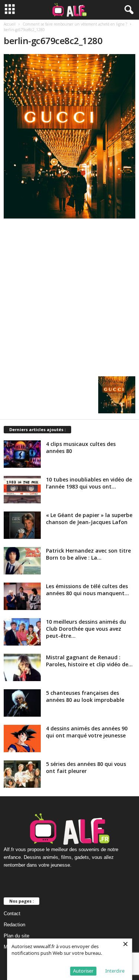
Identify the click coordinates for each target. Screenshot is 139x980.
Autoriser (83, 970)
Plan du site (16, 936)
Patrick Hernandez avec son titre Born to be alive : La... (88, 554)
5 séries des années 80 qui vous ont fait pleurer (86, 767)
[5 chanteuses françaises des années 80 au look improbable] (22, 703)
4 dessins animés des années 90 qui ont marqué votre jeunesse (87, 732)
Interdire (115, 970)
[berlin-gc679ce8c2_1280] (69, 136)
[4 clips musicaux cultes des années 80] (22, 454)
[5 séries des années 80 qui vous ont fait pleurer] (22, 774)
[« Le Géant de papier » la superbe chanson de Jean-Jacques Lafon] (22, 525)
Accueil (10, 24)
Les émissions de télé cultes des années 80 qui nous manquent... (87, 590)
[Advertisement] (69, 295)
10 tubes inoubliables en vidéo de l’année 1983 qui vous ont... (89, 483)
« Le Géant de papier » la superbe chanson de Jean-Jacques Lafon (89, 518)
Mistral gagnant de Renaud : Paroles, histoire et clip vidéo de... (89, 661)
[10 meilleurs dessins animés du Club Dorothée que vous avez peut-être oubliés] (22, 632)
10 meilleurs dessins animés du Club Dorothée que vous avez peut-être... (86, 628)
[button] (127, 10)
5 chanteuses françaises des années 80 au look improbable (85, 696)
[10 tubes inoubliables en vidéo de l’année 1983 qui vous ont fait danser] (22, 490)
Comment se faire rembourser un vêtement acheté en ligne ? (75, 24)
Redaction (14, 924)
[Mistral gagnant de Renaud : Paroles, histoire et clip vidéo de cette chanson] (22, 667)
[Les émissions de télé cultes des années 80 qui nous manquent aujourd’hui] (22, 596)
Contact (12, 913)
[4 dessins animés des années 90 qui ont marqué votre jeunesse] (22, 739)
